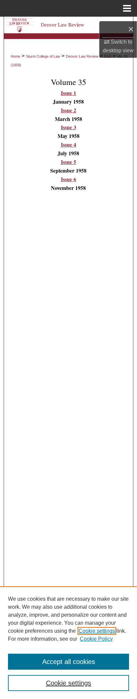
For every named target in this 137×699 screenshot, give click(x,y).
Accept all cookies (68, 661)
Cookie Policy (96, 639)
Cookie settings (96, 631)
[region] (68, 642)
